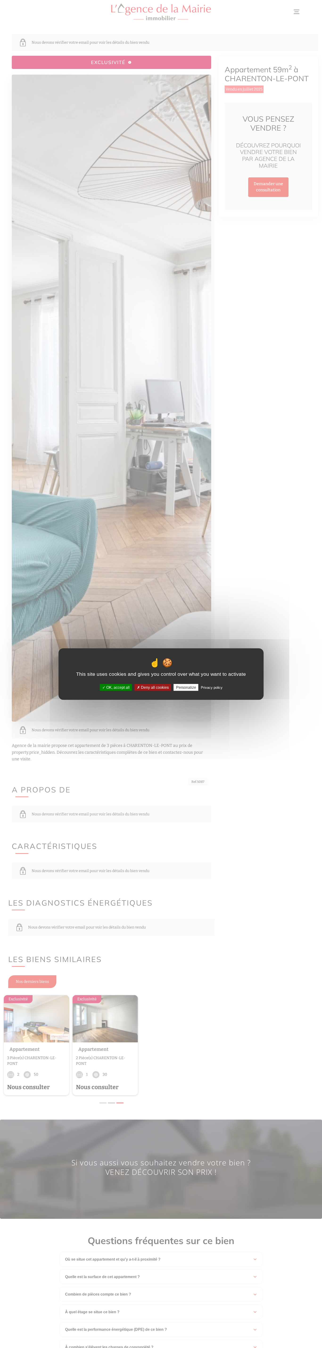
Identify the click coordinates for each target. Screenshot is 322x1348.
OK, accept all (117, 687)
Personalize (186, 687)
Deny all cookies (154, 687)
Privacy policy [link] (212, 687)
